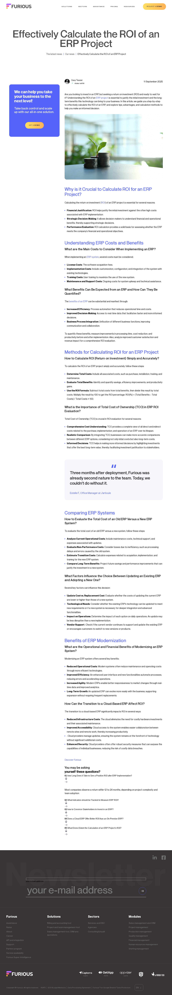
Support (10, 944)
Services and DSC (96, 923)
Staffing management (139, 948)
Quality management (138, 936)
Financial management (139, 940)
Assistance (99, 6)
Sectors (82, 6)
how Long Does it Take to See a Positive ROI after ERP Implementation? (98, 776)
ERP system (93, 257)
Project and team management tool (63, 927)
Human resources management (143, 944)
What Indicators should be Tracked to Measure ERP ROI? (92, 800)
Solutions (67, 6)
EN (137, 987)
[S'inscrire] (142, 891)
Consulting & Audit (96, 931)
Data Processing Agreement (79, 987)
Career (9, 936)
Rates (9, 927)
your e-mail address (34, 881)
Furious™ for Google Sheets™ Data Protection (111, 987)
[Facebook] (164, 859)
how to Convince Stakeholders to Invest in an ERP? (89, 809)
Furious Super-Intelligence (18, 957)
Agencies (92, 927)
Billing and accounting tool (59, 923)
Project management (138, 927)
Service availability (14, 953)
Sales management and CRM (142, 923)
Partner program (14, 948)
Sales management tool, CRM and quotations (62, 933)
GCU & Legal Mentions (57, 987)
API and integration (15, 940)
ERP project (102, 97)
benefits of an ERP (78, 301)
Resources (129, 6)
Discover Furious (73, 759)
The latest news (54, 54)
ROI (103, 202)
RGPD (43, 987)
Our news (69, 54)
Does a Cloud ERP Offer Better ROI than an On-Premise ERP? (94, 819)
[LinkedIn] (155, 859)
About (9, 931)
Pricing (114, 6)
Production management (140, 931)
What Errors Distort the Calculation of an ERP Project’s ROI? (93, 828)
